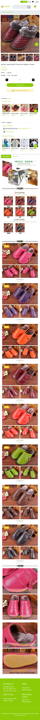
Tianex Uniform (7, 126)
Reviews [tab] (15, 156)
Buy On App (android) (21, 90)
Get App (25, 1)
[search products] (28, 7)
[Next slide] (36, 44)
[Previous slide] (3, 44)
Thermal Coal (10, 12)
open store (25, 700)
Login (37, 2)
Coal (2, 12)
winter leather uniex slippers (10, 113)
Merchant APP (26, 702)
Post (29, 2)
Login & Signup (8, 700)
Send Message (26, 690)
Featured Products (7, 136)
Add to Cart (20, 85)
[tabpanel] (20, 417)
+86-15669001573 (24, 128)
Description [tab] (6, 156)
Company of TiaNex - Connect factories (21, 713)
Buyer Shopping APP (9, 698)
